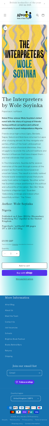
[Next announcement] (44, 3)
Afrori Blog (9, 304)
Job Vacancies (11, 327)
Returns (8, 350)
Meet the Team (11, 316)
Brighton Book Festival (15, 339)
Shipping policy (17, 423)
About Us (9, 310)
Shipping (15, 244)
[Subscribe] (39, 373)
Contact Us (10, 322)
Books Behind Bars (13, 345)
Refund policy (15, 420)
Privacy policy (27, 420)
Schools (8, 333)
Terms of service (41, 420)
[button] (5, 15)
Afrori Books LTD (23, 416)
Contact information (32, 423)
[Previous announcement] (4, 3)
